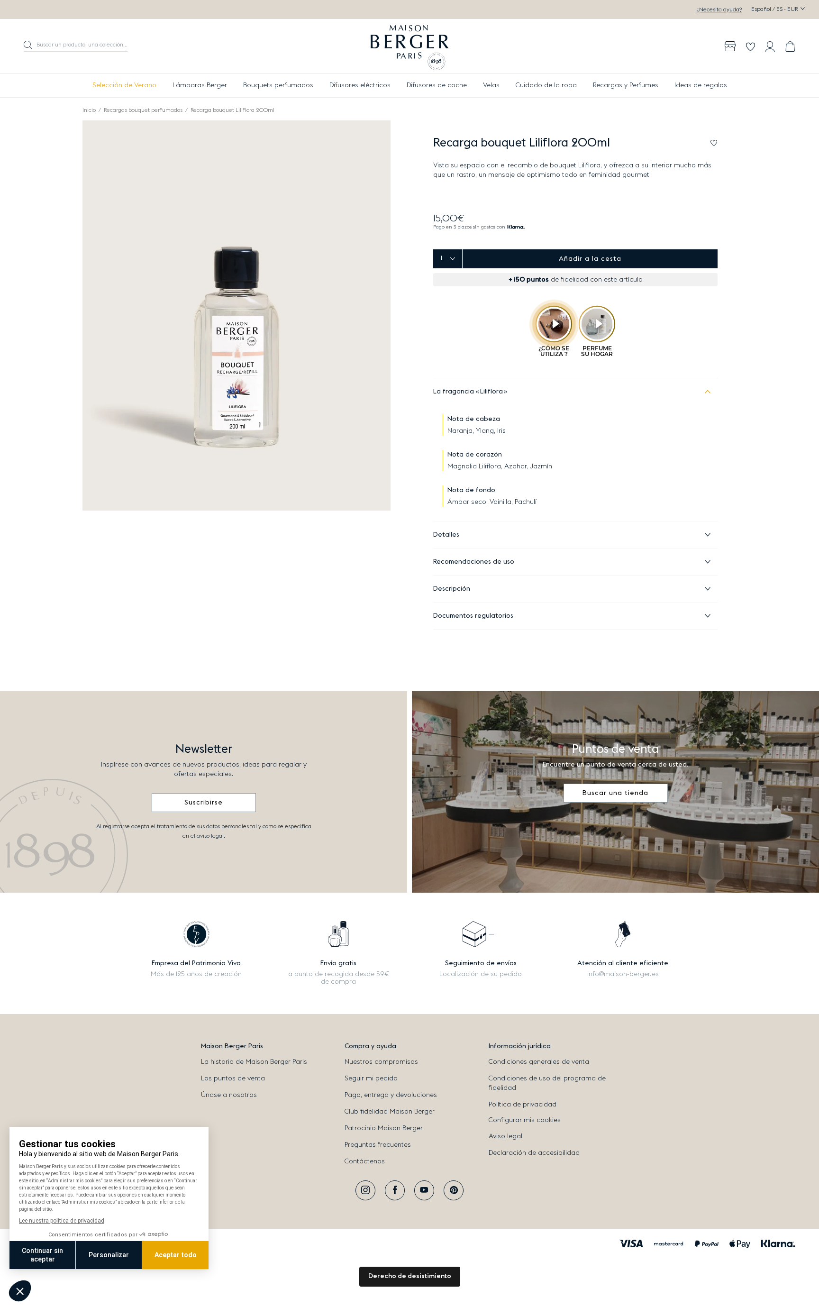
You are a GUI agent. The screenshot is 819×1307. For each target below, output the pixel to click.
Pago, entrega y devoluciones (391, 1095)
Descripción (451, 588)
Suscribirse (203, 802)
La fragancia (468, 391)
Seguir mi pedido (371, 1078)
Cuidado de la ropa (546, 85)
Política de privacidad (522, 1104)
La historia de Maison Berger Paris (254, 1062)
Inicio (89, 110)
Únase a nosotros (229, 1095)
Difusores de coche (437, 85)
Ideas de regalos (700, 85)
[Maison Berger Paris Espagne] (410, 46)
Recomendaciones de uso (473, 561)
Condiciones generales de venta (539, 1062)
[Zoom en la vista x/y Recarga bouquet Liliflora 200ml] (236, 315)
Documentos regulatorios (473, 615)
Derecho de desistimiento (409, 1276)
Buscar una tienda (615, 793)
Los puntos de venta (233, 1078)
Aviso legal (505, 1136)
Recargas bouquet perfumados (143, 110)
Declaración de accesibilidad (534, 1153)
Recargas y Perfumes (625, 85)
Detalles (446, 534)
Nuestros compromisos (381, 1062)
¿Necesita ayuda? (719, 9)
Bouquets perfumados (278, 85)
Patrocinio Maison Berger (384, 1128)
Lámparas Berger (200, 85)
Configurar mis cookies (525, 1120)
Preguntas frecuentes (378, 1145)
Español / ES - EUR (775, 9)
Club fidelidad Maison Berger (390, 1111)
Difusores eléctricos (360, 85)
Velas (491, 85)
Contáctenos (365, 1161)
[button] (75, 46)
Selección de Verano (124, 85)
